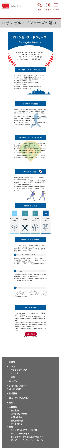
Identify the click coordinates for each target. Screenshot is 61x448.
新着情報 (13, 393)
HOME (12, 362)
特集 (11, 427)
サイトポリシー (18, 424)
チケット (15, 373)
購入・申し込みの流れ (19, 398)
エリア (12, 366)
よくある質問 (15, 389)
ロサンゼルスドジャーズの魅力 (25, 430)
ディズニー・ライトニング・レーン (27, 440)
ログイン (13, 381)
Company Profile (19, 414)
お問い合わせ (17, 417)
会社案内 (15, 410)
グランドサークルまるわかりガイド (27, 437)
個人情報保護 (17, 420)
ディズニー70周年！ (20, 433)
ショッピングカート (18, 386)
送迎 (13, 376)
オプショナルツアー (20, 370)
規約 (11, 402)
